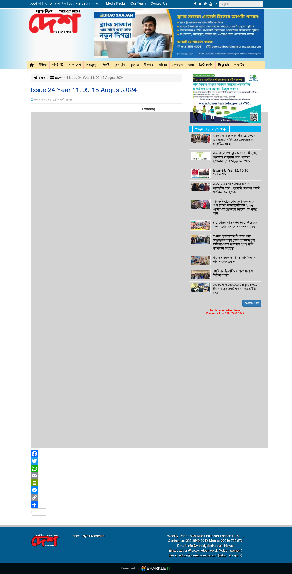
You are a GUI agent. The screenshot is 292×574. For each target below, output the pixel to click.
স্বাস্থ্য (191, 64)
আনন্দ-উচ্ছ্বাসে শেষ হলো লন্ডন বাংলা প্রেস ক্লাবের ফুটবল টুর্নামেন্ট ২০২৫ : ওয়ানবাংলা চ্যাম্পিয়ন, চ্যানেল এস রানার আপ (235, 208)
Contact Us (159, 3)
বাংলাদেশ (75, 64)
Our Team (138, 3)
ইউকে (43, 64)
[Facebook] (106, 453)
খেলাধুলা (177, 64)
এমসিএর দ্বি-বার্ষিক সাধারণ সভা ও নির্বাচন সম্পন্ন (233, 273)
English (223, 64)
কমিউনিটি (57, 64)
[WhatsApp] (106, 468)
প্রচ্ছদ (41, 77)
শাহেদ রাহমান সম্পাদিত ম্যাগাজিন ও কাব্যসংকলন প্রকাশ (234, 260)
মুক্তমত (134, 64)
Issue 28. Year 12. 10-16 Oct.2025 (230, 173)
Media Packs (116, 3)
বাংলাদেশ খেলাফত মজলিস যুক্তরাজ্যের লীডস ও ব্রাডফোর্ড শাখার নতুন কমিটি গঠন (235, 289)
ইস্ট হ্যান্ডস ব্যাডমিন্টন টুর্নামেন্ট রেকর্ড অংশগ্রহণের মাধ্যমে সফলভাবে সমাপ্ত (235, 225)
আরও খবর (253, 303)
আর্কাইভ (239, 64)
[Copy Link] (106, 497)
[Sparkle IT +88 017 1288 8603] (156, 568)
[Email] (106, 475)
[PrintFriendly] (106, 482)
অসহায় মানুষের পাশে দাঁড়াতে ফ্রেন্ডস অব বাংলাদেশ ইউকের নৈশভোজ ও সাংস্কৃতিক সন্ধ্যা (234, 140)
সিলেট (105, 64)
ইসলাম (148, 64)
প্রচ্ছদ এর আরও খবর (211, 129)
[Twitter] (106, 461)
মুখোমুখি (119, 64)
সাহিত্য (162, 64)
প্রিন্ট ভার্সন (206, 64)
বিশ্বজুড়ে (91, 64)
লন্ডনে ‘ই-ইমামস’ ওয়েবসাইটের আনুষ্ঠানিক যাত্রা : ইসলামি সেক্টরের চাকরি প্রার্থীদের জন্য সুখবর (236, 188)
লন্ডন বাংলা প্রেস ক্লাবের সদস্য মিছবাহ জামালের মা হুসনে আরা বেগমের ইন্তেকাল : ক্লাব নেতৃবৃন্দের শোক (234, 157)
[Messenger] (106, 490)
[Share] (106, 504)
